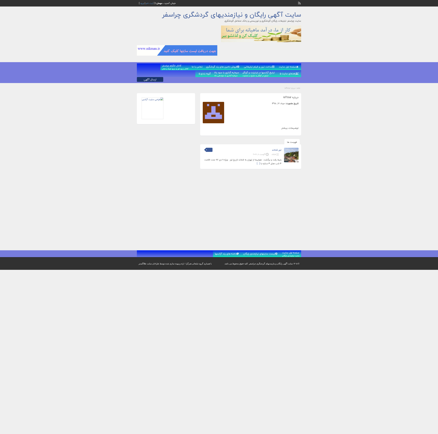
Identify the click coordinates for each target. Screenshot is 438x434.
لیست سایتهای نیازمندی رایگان (259, 253)
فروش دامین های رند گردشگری (221, 67)
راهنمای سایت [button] (289, 73)
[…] (258, 163)
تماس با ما (197, 67)
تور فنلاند (276, 150)
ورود (142, 3)
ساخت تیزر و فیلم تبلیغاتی (258, 67)
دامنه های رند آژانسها (225, 253)
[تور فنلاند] (291, 161)
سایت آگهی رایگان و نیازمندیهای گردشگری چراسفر (231, 14)
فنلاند (274, 154)
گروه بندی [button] (206, 73)
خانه (298, 88)
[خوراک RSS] (299, 2)
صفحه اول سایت (287, 67)
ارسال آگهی (150, 79)
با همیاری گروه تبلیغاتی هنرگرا (199, 263)
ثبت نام (149, 3)
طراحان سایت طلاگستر (149, 263)
